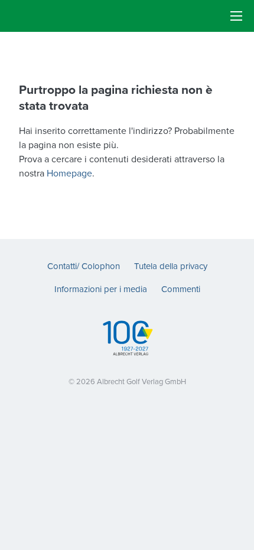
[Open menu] (236, 16)
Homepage (69, 172)
